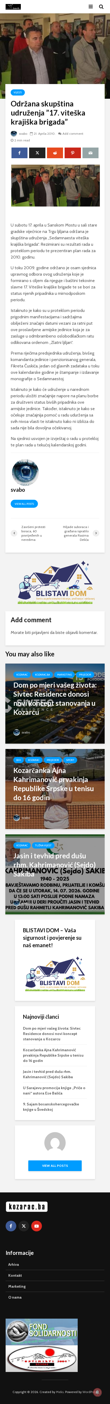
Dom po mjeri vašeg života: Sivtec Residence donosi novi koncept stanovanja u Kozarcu (52, 1033)
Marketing (64, 674)
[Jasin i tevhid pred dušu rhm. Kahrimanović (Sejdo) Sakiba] (55, 873)
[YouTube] (36, 1226)
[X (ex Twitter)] (23, 1226)
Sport (70, 760)
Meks (60, 1392)
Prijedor (85, 674)
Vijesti (18, 92)
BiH (18, 760)
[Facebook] (11, 1226)
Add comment (72, 134)
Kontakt (15, 1275)
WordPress (89, 1392)
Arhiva (13, 1264)
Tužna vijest (43, 845)
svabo (22, 134)
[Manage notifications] (97, 1392)
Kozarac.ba (42, 674)
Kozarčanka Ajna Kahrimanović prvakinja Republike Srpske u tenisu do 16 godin (53, 1055)
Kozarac (22, 674)
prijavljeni (40, 632)
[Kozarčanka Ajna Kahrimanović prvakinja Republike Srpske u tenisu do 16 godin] (55, 788)
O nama (15, 1297)
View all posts (24, 504)
